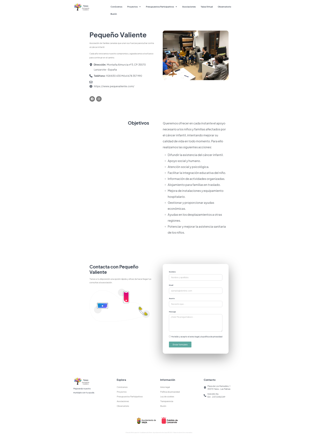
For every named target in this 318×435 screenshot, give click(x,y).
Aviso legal (165, 387)
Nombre (172, 272)
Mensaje (172, 312)
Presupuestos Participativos (160, 6)
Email (171, 285)
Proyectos (132, 6)
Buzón (114, 14)
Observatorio (224, 6)
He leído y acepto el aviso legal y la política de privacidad (196, 336)
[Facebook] (92, 99)
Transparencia (166, 401)
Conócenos (116, 6)
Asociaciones (189, 6)
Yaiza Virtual (207, 6)
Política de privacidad (170, 391)
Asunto (172, 298)
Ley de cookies (167, 396)
